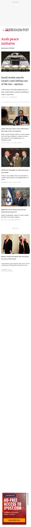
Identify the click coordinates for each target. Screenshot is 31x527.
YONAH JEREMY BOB (15, 219)
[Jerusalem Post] (17, 30)
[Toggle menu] (3, 30)
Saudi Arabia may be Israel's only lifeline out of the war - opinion (14, 80)
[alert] (14, 509)
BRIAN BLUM (14, 97)
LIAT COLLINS (17, 182)
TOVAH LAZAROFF (17, 142)
